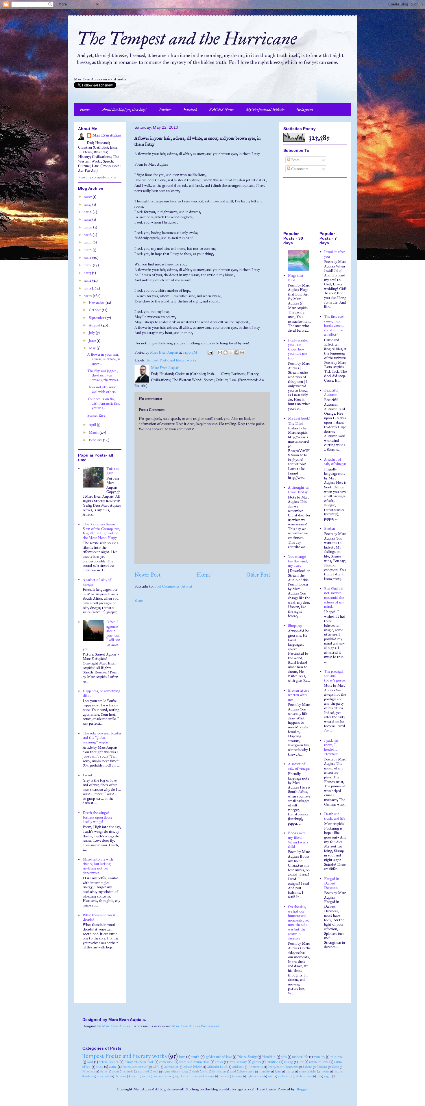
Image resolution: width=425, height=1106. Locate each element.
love (182, 1057)
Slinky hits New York (139, 1062)
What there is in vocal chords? (99, 917)
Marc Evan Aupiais (107, 135)
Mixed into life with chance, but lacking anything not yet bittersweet (98, 866)
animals (128, 1071)
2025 (88, 196)
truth (195, 1057)
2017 (88, 242)
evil (205, 1071)
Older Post (258, 575)
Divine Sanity (246, 1057)
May (93, 348)
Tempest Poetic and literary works (171, 360)
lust (301, 1062)
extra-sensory (238, 1062)
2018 (88, 234)
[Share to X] (231, 352)
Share (138, 600)
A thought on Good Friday (298, 489)
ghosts (256, 1062)
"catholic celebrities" (135, 1067)
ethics (219, 1062)
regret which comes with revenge (195, 1076)
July (92, 332)
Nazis (335, 1067)
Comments (299, 169)
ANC (156, 1067)
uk (318, 1076)
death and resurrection (194, 1062)
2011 (88, 288)
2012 (88, 280)
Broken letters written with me (298, 695)
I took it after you (334, 254)
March (94, 432)
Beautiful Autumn (331, 392)
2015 (88, 257)
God (90, 1062)
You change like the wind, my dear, (298, 561)
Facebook (190, 109)
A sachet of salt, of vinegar (97, 582)
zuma (113, 1067)
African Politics (192, 1067)
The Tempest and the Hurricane (187, 38)
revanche (224, 1076)
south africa (285, 1076)
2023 (88, 204)
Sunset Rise (96, 415)
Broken (329, 528)
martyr (290, 1071)
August (95, 325)
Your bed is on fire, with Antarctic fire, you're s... (103, 403)
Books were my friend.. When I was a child (298, 840)
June (93, 340)
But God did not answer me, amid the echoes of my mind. (334, 597)
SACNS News (221, 109)
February (96, 440)
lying (278, 1071)
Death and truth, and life (334, 816)
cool (155, 1071)
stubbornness (304, 1076)
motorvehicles (307, 1071)
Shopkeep (295, 625)
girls (284, 1057)
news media (104, 1076)
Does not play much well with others (102, 389)
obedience (120, 1076)
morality (319, 1057)
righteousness (255, 1076)
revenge (238, 1076)
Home (84, 109)
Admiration (171, 1067)
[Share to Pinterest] (242, 352)
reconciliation (162, 1076)
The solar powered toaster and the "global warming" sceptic (102, 738)
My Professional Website (265, 109)
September (97, 317)
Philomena (88, 1071)
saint (271, 1076)
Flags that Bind (296, 277)
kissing (288, 1062)
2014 (88, 265)
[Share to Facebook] (236, 352)
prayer (134, 1076)
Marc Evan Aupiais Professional (195, 1026)
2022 (88, 212)
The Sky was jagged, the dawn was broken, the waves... (104, 375)
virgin (327, 1076)
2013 (88, 273)
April (93, 424)
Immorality (255, 1067)
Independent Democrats (283, 1067)
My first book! (299, 418)
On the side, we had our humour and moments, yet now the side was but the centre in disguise (298, 922)
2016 (88, 250)
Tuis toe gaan (112, 471)
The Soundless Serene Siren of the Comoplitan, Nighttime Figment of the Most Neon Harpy (101, 531)
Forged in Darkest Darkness (331, 883)
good (233, 1071)
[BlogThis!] (225, 352)
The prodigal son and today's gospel (334, 676)
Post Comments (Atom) (173, 586)
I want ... (89, 775)
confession (166, 1062)
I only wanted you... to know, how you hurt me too (298, 349)
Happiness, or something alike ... (101, 693)
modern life (300, 1057)
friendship (268, 1057)
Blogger (301, 1089)
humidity (265, 1071)
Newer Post (147, 575)
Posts (295, 160)
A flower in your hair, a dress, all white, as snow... (103, 359)
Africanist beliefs (217, 1067)
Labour (307, 1067)
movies (325, 1071)
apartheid (143, 1071)
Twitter (164, 109)
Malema (322, 1067)
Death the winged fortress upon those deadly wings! (97, 817)
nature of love (318, 1062)
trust (99, 1067)
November (97, 302)
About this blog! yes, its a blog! (123, 109)
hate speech (247, 1071)
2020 (88, 227)
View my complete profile (97, 177)
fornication (219, 1071)
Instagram (304, 109)
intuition (272, 1062)
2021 (88, 219)
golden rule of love (219, 1057)
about (115, 1071)
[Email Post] (210, 352)
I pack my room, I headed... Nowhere (331, 747)
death (195, 1071)
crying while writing (175, 1071)
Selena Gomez (109, 1062)
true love (336, 1057)
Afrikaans (238, 1067)
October (95, 310)
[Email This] (220, 352)
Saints (104, 1071)
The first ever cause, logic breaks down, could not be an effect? (334, 325)
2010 (88, 295)
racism (146, 1076)
